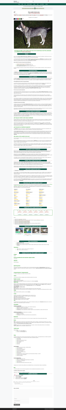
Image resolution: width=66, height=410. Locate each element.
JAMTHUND (19, 233)
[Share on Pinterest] (18, 19)
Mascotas (15, 1)
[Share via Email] (19, 19)
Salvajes (34, 4)
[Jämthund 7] (19, 212)
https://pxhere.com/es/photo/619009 (24, 221)
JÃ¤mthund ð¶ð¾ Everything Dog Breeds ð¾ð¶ (44, 234)
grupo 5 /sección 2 (17, 382)
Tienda (37, 4)
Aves (25, 4)
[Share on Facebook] (16, 19)
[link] (33, 34)
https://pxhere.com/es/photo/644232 (24, 220)
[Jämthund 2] (46, 212)
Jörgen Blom (20, 219)
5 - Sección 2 (19, 381)
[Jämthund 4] (36, 212)
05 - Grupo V (16, 381)
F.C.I (16, 372)
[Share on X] (14, 19)
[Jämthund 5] (30, 212)
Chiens (25, 381)
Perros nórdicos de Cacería (27, 382)
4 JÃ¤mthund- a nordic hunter (36, 233)
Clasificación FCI (28, 381)
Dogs (31, 381)
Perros (19, 4)
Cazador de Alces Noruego (26, 51)
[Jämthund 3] (41, 212)
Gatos (22, 4)
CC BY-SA (24, 219)
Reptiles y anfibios (29, 4)
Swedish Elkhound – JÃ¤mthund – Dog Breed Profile (27, 234)
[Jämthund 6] (25, 212)
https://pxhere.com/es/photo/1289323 (24, 222)
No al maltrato (42, 4)
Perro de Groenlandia (17, 383)
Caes (23, 381)
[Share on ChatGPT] (21, 19)
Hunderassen (34, 381)
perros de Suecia (21, 382)
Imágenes (46, 4)
